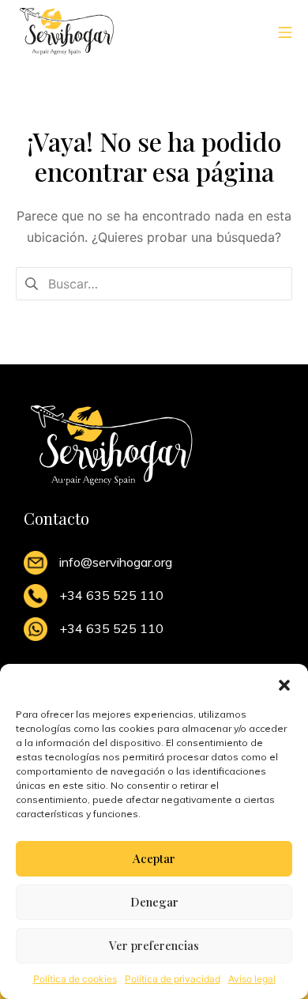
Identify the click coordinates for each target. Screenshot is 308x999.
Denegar (154, 902)
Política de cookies (75, 979)
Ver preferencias (154, 945)
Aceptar (154, 858)
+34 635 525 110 (111, 595)
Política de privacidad (172, 979)
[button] (284, 684)
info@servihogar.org (115, 562)
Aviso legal (252, 979)
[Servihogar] (67, 31)
